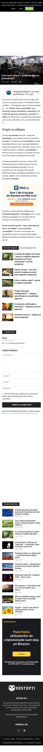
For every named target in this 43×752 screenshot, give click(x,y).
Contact (37, 739)
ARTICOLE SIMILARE (11, 248)
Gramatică (22, 54)
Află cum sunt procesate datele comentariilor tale (19, 413)
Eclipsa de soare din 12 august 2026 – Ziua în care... (27, 576)
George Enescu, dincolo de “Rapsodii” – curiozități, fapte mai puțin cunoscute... (27, 544)
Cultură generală (12, 54)
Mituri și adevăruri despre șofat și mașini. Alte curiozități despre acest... (28, 598)
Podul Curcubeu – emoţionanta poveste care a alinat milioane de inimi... (27, 566)
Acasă (3, 54)
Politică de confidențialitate (25, 739)
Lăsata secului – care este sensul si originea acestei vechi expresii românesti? (25, 272)
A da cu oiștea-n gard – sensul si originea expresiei (27, 281)
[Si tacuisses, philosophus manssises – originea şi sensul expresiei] (7, 306)
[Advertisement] (21, 28)
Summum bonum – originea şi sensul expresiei (27, 315)
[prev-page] (3, 325)
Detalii (21, 8)
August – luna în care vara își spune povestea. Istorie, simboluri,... (27, 609)
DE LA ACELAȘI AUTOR (28, 248)
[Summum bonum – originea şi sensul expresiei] (7, 317)
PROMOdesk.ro (21, 717)
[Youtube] (24, 730)
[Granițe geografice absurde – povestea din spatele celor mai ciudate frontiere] (7, 513)
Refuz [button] (14, 8)
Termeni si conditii (9, 739)
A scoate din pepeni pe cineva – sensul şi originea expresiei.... (27, 533)
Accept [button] (29, 8)
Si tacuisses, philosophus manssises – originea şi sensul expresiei (27, 306)
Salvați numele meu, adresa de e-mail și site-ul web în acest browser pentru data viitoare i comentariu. (20, 396)
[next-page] (7, 325)
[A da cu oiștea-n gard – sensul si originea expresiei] (7, 283)
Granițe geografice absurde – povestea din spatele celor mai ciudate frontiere (27, 512)
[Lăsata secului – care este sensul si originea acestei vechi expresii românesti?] (7, 272)
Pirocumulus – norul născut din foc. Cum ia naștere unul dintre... (27, 588)
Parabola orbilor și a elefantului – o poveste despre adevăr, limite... (27, 555)
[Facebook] (18, 730)
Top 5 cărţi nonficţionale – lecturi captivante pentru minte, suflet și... (28, 523)
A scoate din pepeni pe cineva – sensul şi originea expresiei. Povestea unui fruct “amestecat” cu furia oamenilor (27, 259)
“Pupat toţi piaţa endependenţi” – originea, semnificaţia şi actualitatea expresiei (26, 295)
